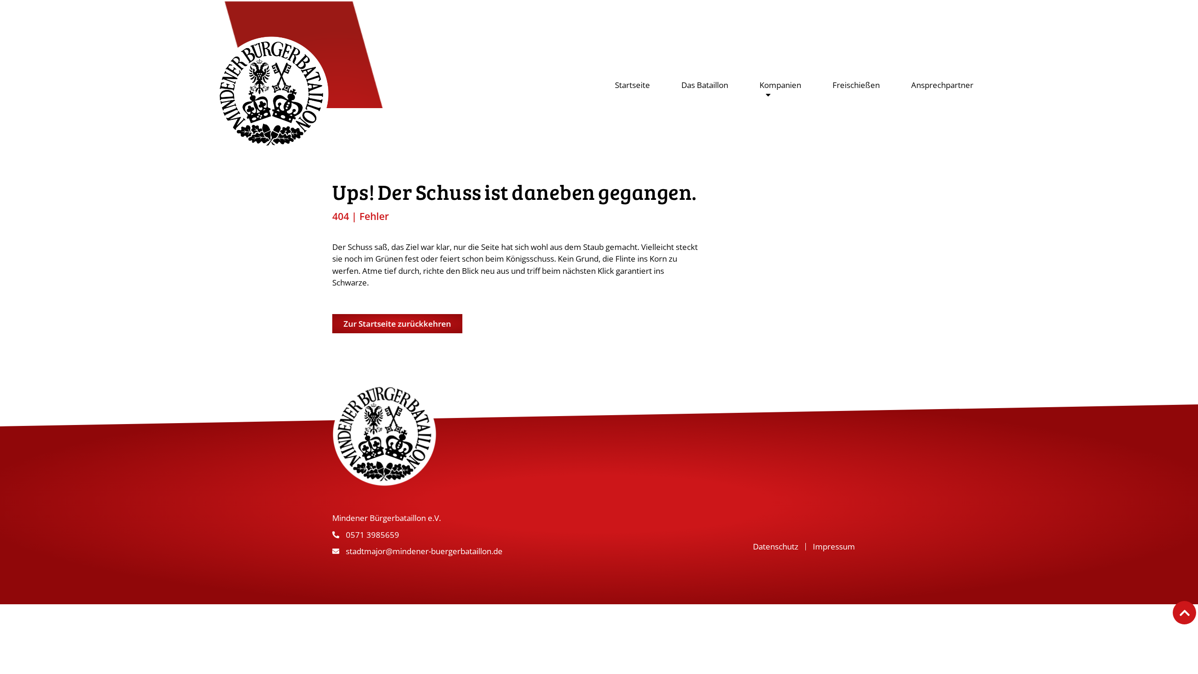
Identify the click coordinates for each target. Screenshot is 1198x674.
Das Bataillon (704, 85)
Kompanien (780, 85)
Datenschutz (775, 546)
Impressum (834, 546)
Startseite (632, 85)
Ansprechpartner (942, 85)
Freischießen (856, 85)
